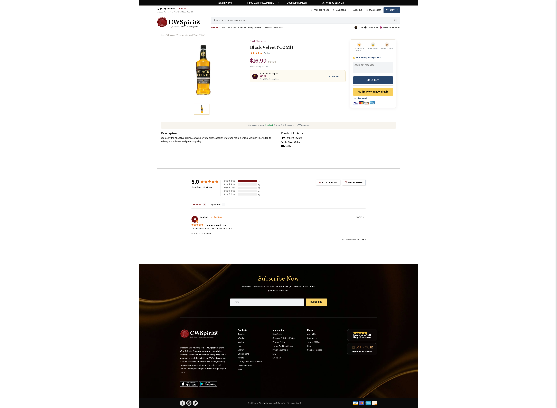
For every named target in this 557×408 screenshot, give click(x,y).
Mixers (241, 358)
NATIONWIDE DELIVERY (333, 3)
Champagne (243, 354)
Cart (394, 10)
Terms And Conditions (283, 346)
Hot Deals (215, 27)
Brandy (241, 350)
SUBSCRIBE (316, 302)
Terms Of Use (313, 342)
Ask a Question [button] (329, 182)
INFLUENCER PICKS (391, 27)
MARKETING (341, 10)
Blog (309, 346)
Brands (277, 27)
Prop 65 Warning (280, 350)
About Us (311, 334)
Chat (361, 27)
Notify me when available (373, 91)
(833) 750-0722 (168, 8)
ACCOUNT (357, 10)
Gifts (267, 27)
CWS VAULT (373, 27)
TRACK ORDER (375, 10)
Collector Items (245, 365)
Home (163, 35)
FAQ (274, 354)
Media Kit (277, 358)
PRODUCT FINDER (321, 10)
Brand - (258, 41)
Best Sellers (278, 334)
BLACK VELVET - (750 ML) (201, 233)
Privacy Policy (279, 342)
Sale (240, 369)
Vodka (241, 342)
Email (364, 98)
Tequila (241, 334)
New (223, 27)
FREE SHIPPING (224, 3)
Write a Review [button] (355, 182)
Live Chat (357, 98)
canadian (219, 138)
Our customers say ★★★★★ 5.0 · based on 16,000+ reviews (278, 125)
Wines (240, 27)
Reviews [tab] (197, 204)
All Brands (171, 35)
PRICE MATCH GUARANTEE (260, 3)
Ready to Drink (254, 27)
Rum (240, 346)
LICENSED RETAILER (297, 3)
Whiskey (241, 338)
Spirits (231, 27)
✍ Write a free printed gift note (367, 57)
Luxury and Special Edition (250, 361)
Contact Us (312, 338)
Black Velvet (182, 35)
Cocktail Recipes (314, 350)
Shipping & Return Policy (284, 338)
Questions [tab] (216, 204)
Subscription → (335, 76)
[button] (359, 240)
